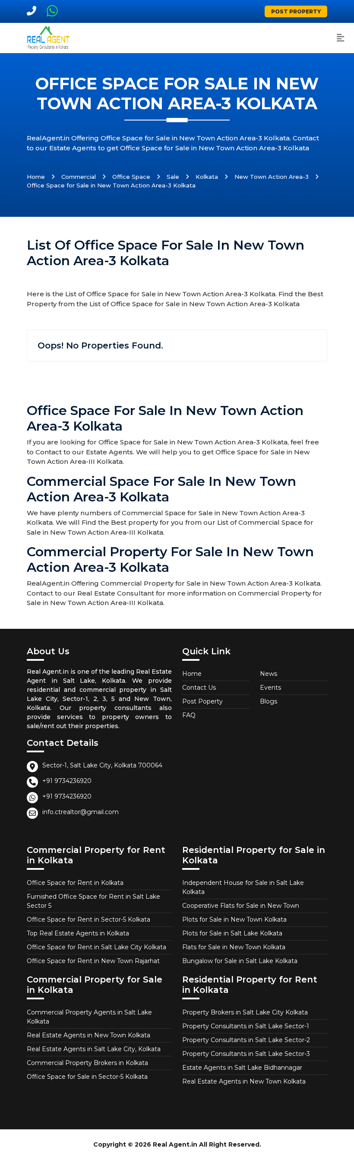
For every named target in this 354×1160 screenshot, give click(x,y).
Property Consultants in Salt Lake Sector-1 (245, 1026)
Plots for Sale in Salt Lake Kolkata (232, 933)
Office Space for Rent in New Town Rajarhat (93, 961)
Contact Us (199, 687)
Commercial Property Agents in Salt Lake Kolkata (89, 1016)
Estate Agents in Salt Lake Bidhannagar (242, 1067)
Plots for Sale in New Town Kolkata (234, 919)
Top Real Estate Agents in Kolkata (78, 933)
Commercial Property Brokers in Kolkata (87, 1063)
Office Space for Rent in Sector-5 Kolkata (88, 919)
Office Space (131, 176)
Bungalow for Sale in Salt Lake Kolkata (239, 961)
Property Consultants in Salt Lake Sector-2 (246, 1040)
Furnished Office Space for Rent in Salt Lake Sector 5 (93, 901)
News (268, 674)
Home (36, 176)
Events (270, 687)
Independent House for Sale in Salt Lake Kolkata (243, 887)
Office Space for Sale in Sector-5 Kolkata (87, 1077)
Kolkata (207, 176)
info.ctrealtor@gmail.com (80, 812)
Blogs (268, 701)
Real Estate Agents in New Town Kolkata (88, 1035)
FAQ (189, 715)
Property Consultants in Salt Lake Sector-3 (246, 1054)
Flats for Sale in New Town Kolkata (233, 947)
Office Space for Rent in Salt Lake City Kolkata (96, 947)
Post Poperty (202, 701)
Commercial (78, 176)
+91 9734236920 (67, 781)
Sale (173, 176)
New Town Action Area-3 (271, 176)
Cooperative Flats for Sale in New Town (240, 906)
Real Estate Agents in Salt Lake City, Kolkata (94, 1049)
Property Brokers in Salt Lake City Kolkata (245, 1012)
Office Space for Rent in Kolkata (75, 883)
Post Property (296, 11)
